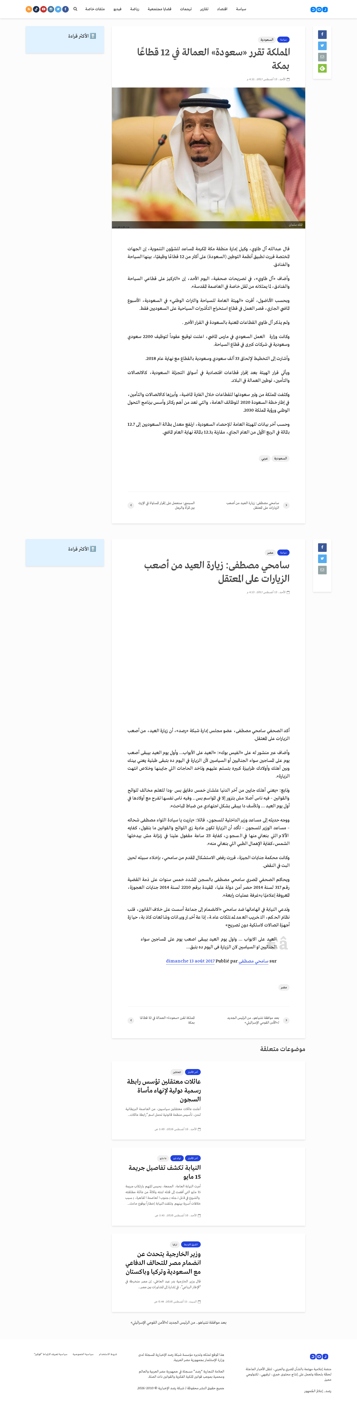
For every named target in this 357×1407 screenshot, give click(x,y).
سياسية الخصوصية (83, 1354)
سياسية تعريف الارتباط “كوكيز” (50, 1354)
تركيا (174, 1244)
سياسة (241, 9)
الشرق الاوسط (191, 1244)
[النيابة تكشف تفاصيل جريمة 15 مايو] (257, 1186)
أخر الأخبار (193, 1072)
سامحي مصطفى (253, 961)
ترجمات (186, 9)
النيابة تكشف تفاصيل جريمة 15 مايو (165, 1172)
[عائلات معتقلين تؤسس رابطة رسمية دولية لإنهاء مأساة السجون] (257, 1100)
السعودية (267, 40)
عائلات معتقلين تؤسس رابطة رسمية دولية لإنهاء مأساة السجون (164, 1091)
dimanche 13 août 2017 (190, 961)
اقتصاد (222, 9)
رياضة (134, 9)
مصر (270, 553)
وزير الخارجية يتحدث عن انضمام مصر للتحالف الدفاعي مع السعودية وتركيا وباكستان (163, 1263)
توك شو (177, 1158)
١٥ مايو (163, 1158)
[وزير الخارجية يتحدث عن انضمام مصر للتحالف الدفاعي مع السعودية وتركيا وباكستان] (257, 1272)
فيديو (117, 9)
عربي (264, 458)
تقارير (204, 9)
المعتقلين (177, 1072)
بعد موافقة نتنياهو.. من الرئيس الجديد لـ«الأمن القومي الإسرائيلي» (178, 1322)
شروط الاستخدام (108, 1354)
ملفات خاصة (95, 9)
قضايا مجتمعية (159, 9)
